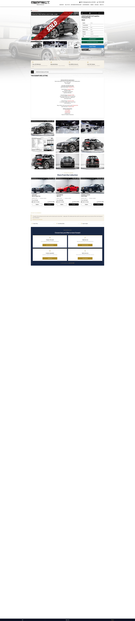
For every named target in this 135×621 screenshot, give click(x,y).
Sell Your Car (85, 258)
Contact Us (50, 258)
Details (49, 204)
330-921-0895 (51, 201)
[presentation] (78, 27)
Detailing (97, 4)
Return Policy (43, 223)
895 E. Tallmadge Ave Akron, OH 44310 (88, 2)
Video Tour (67, 619)
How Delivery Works (68, 223)
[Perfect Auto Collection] (40, 3)
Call (22, 619)
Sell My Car (67, 4)
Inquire (37, 204)
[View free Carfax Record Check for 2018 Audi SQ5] (86, 50)
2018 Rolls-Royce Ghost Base (85, 195)
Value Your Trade (85, 245)
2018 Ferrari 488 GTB (60, 195)
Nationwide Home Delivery (76, 4)
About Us (102, 4)
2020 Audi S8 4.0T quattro (36, 195)
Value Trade (92, 46)
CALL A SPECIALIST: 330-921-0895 (92, 42)
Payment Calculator (93, 12)
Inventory (61, 4)
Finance (112, 619)
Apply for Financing (50, 245)
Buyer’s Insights (93, 223)
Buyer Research (86, 4)
